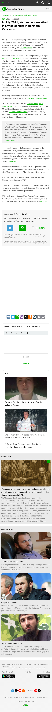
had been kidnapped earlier (37, 98)
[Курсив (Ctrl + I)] (11, 333)
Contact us (28, 672)
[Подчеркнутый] (16, 333)
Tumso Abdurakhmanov (11, 643)
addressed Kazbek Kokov (18, 112)
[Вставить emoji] (27, 333)
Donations (46, 672)
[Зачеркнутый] (21, 333)
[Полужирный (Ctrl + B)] (6, 333)
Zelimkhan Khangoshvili (12, 561)
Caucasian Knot (26, 48)
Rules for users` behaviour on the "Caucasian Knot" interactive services (26, 697)
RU (3, 2)
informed (12, 161)
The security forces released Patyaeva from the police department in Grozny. (25, 436)
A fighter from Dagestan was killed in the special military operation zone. (23, 445)
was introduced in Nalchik (11, 58)
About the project (7, 672)
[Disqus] (26, 283)
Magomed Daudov (9, 602)
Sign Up (26, 357)
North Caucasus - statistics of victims (24, 15)
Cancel (26, 364)
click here (43, 201)
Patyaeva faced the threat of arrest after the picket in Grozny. (23, 403)
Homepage (5, 15)
